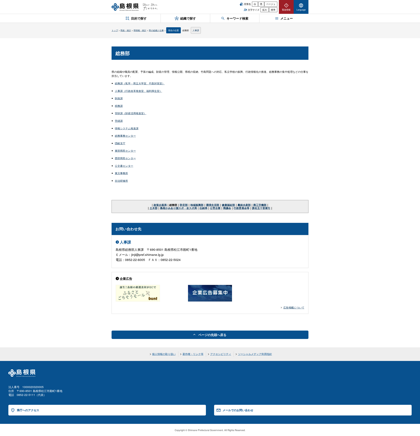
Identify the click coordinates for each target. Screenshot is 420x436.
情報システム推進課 (126, 128)
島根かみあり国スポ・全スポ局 (178, 208)
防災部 (184, 205)
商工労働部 (259, 205)
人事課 (196, 30)
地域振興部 (196, 205)
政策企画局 (160, 205)
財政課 (119, 98)
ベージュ (270, 4)
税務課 (119, 106)
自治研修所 (121, 181)
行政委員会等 (241, 208)
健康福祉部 (228, 205)
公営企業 (215, 208)
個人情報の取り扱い (164, 354)
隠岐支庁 (120, 143)
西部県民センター (125, 158)
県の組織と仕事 (156, 30)
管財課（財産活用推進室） (130, 113)
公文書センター (124, 166)
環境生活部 (212, 205)
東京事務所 (121, 173)
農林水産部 (244, 205)
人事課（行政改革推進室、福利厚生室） (138, 91)
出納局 (203, 208)
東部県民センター (125, 151)
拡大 (264, 9)
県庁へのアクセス (28, 410)
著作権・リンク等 (192, 354)
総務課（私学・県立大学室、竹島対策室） (140, 83)
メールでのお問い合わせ (238, 410)
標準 (273, 9)
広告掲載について (293, 307)
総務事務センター (125, 136)
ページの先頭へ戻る (212, 334)
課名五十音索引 (261, 208)
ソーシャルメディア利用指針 (255, 354)
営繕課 (119, 121)
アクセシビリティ (220, 354)
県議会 (227, 208)
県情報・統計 (140, 30)
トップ (115, 30)
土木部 (154, 208)
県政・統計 (125, 30)
